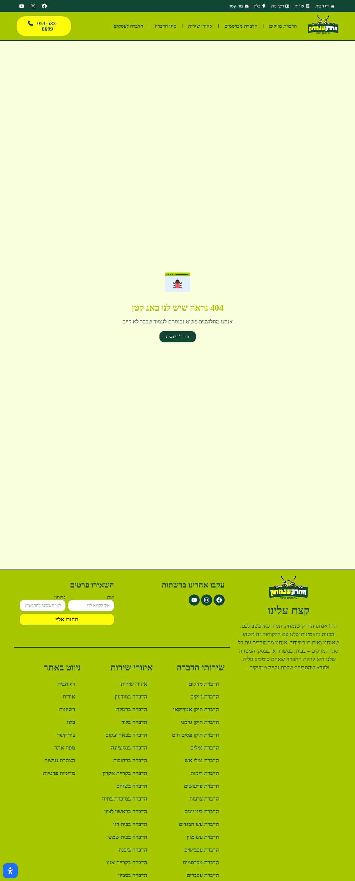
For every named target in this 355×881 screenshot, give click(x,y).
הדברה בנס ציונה (129, 748)
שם (110, 597)
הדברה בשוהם (131, 786)
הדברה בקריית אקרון (125, 773)
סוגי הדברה (165, 26)
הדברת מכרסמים (240, 26)
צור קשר (66, 735)
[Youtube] (22, 6)
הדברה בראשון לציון (125, 811)
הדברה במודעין (131, 696)
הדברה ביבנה (133, 850)
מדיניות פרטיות (59, 773)
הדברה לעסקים (128, 26)
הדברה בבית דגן (130, 824)
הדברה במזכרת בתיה (124, 799)
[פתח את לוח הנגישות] (10, 870)
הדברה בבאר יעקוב (126, 735)
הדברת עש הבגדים (199, 824)
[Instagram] (33, 6)
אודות (69, 696)
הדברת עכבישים (201, 850)
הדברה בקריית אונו (126, 862)
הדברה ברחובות (130, 760)
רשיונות (67, 709)
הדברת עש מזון (203, 837)
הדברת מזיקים (283, 26)
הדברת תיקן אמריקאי (196, 709)
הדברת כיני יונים (201, 811)
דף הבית (66, 684)
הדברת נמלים (204, 748)
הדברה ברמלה (131, 709)
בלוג (71, 722)
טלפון (59, 597)
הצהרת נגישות (59, 760)
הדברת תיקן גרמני (200, 722)
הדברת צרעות (204, 799)
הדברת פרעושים (201, 786)
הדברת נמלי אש (202, 760)
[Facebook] (44, 6)
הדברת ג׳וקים (204, 696)
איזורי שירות (200, 26)
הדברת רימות (205, 773)
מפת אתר (64, 748)
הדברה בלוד (134, 722)
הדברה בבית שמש (127, 837)
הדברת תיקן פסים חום (195, 735)
